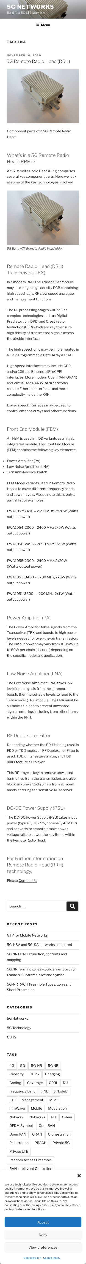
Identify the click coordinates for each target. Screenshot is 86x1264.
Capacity (16, 1074)
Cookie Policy (32, 1257)
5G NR (53, 1066)
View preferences (43, 1247)
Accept (43, 1222)
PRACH (41, 1143)
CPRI (53, 1083)
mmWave (17, 1108)
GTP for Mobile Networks (27, 935)
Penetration (19, 1143)
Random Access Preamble (30, 1160)
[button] (79, 1175)
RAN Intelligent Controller (30, 1169)
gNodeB (60, 1091)
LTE (12, 1100)
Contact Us (28, 881)
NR (53, 1117)
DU (65, 1083)
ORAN (37, 1134)
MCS (53, 1100)
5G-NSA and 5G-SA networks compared (39, 945)
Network (16, 1117)
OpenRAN (47, 1126)
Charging (52, 1074)
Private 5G (61, 1143)
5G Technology (19, 1028)
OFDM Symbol (21, 1126)
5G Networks (30, 6)
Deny (43, 1235)
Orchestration (59, 1134)
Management (32, 1100)
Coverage (35, 1083)
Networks (37, 1117)
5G (45, 131)
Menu (45, 25)
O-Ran (67, 1117)
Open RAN (17, 1134)
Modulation (57, 1108)
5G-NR (36, 1066)
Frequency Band (22, 1091)
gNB (45, 1091)
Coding (15, 1083)
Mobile (36, 1108)
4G (11, 1066)
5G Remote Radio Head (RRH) (38, 61)
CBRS (11, 1037)
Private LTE (18, 1152)
